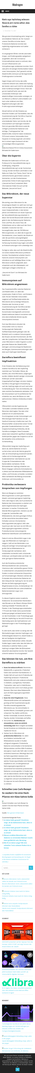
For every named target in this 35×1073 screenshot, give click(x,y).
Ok (17, 1069)
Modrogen (17, 4)
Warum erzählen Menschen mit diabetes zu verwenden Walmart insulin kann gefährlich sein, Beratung (18, 837)
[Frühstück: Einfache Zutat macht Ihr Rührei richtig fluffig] (17, 894)
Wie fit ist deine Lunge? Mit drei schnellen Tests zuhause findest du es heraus (17, 845)
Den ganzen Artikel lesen (15, 813)
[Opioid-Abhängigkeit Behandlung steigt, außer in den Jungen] (17, 1038)
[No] (33, 1063)
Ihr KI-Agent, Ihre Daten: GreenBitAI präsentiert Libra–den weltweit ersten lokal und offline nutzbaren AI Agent (17, 990)
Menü (7, 11)
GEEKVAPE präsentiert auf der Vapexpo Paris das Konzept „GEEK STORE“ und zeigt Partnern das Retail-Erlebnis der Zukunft (17, 944)
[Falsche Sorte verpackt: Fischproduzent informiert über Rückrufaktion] (17, 906)
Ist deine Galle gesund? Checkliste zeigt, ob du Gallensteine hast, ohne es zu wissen (18, 822)
